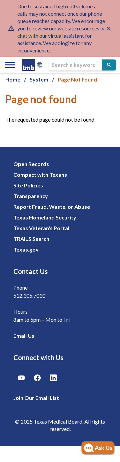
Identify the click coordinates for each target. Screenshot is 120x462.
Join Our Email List (36, 398)
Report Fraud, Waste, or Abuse (51, 206)
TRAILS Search (31, 239)
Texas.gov (26, 249)
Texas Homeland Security (44, 217)
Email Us (23, 335)
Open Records (31, 164)
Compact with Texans (40, 174)
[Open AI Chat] (98, 448)
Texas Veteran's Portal (41, 228)
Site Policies (28, 185)
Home (12, 79)
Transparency (30, 196)
